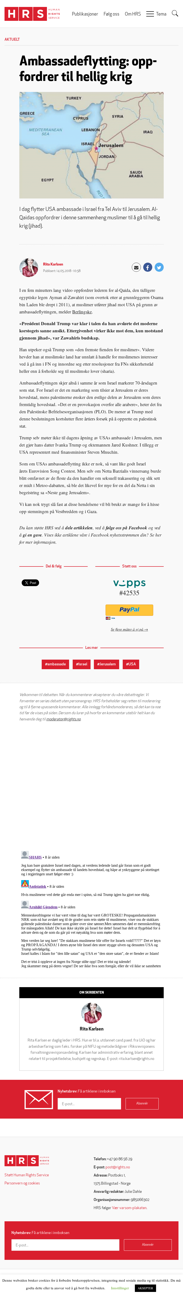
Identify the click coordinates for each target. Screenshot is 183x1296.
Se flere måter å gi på (127, 629)
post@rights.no (118, 1167)
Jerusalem (108, 664)
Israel (82, 664)
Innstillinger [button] (120, 1287)
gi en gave (32, 535)
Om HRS (133, 14)
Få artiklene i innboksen (87, 1091)
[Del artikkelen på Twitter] (159, 267)
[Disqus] (91, 786)
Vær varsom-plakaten (129, 1208)
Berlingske (82, 312)
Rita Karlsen (53, 264)
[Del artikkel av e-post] (136, 267)
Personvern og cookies (22, 1183)
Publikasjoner (85, 14)
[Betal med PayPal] (129, 610)
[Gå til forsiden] (27, 1160)
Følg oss (111, 14)
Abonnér (142, 1103)
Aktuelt (12, 40)
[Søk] (175, 13)
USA (132, 664)
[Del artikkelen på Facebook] (147, 267)
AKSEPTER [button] (145, 1288)
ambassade (56, 664)
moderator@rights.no (63, 719)
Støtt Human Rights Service (27, 1175)
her (158, 535)
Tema (161, 14)
